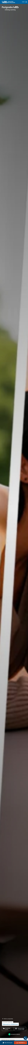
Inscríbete (21, 1042)
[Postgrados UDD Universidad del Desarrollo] (14, 8)
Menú (23, 1)
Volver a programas (8, 1018)
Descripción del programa (8, 1040)
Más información (8, 1042)
